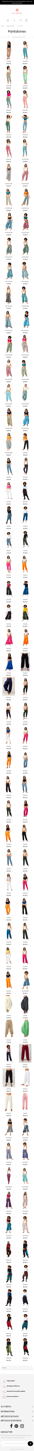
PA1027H (25, 575)
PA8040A (8, 159)
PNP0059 (25, 1309)
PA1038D (8, 722)
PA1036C (8, 477)
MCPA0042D (25, 183)
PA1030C (8, 697)
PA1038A (25, 697)
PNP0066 (8, 1284)
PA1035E (9, 1113)
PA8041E (9, 61)
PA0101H (25, 1040)
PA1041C (9, 869)
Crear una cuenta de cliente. (22, 2)
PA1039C (25, 771)
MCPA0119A (25, 1187)
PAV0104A (9, 1138)
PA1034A (8, 1089)
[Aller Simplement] (17, 11)
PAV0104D (25, 1138)
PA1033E (25, 1064)
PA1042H (8, 991)
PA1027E (25, 550)
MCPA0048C (25, 355)
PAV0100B (25, 1211)
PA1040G (25, 820)
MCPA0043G (25, 208)
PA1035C (25, 1089)
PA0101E (9, 1015)
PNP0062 (8, 1358)
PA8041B (8, 86)
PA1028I (9, 673)
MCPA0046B (25, 306)
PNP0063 (25, 1358)
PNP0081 (25, 1284)
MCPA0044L (25, 281)
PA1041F (9, 893)
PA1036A (25, 453)
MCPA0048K (25, 428)
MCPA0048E (25, 379)
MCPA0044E (8, 257)
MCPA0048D (8, 379)
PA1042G (25, 966)
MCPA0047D (25, 330)
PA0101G (9, 1040)
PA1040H (8, 844)
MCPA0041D (25, 159)
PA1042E (25, 942)
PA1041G (25, 893)
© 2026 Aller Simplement (17, 1449)
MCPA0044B (8, 232)
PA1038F (9, 746)
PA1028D (8, 624)
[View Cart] (26, 20)
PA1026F (9, 526)
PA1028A (8, 599)
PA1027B (25, 526)
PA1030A (25, 673)
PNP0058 (8, 1309)
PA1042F (9, 966)
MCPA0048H (25, 404)
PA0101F (25, 1015)
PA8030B (8, 1211)
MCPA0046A (8, 306)
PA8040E (8, 110)
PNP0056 (8, 1260)
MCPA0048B (8, 355)
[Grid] (2, 37)
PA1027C (8, 550)
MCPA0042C (8, 183)
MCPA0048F (8, 404)
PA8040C (8, 135)
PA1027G (8, 575)
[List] (8, 37)
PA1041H (9, 917)
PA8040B (25, 135)
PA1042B (9, 942)
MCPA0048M (8, 453)
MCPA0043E (8, 208)
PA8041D (25, 61)
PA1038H (8, 771)
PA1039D (8, 795)
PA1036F (9, 502)
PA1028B (25, 599)
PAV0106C (25, 1162)
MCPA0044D (25, 232)
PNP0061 (25, 1333)
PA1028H (25, 648)
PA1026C (25, 502)
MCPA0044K (8, 281)
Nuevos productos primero (18, 37)
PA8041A (25, 86)
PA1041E (25, 869)
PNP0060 (8, 1333)
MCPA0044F (25, 257)
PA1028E (25, 624)
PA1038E (25, 722)
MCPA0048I (8, 428)
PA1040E (9, 820)
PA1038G (25, 746)
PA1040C (25, 795)
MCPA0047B (8, 330)
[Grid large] (5, 37)
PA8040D (25, 110)
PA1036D (25, 477)
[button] (14, 20)
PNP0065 (25, 1260)
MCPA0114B (9, 1187)
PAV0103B (25, 1236)
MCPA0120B (25, 991)
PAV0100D (9, 1236)
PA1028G (8, 648)
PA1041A (25, 844)
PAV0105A (9, 1162)
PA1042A (25, 917)
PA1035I (25, 1113)
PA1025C (8, 1064)
